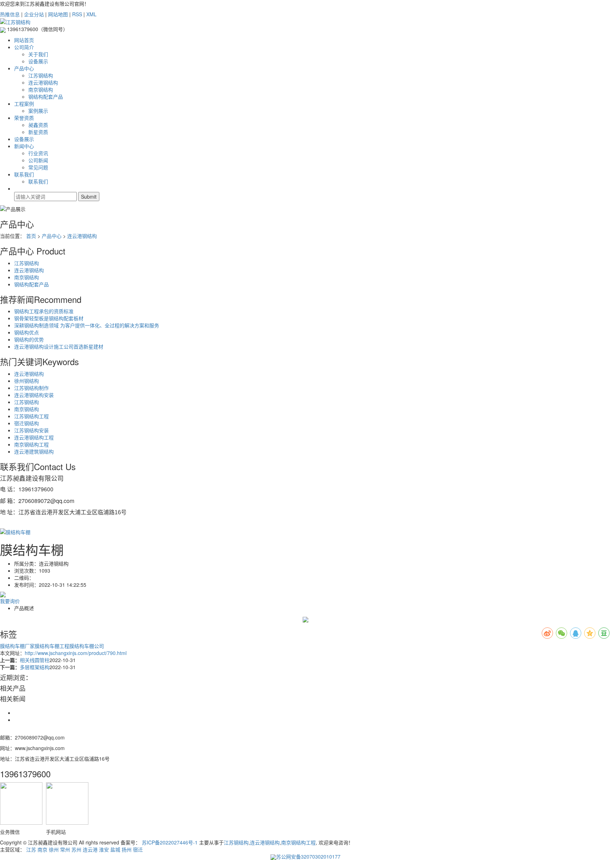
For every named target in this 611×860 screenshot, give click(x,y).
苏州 (76, 849)
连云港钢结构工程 (34, 437)
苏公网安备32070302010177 (308, 856)
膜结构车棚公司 (86, 645)
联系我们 (24, 174)
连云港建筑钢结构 (34, 451)
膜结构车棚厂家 (17, 645)
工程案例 (24, 103)
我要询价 (10, 600)
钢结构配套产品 (45, 96)
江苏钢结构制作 (31, 387)
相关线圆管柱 (35, 659)
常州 (65, 849)
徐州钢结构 (26, 380)
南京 (42, 849)
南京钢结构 (40, 89)
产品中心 (24, 68)
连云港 (90, 849)
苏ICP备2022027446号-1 (170, 842)
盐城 (115, 849)
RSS (77, 14)
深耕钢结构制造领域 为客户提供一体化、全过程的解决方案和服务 (86, 325)
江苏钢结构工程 (31, 416)
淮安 (104, 849)
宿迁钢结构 (26, 423)
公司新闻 (38, 160)
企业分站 (34, 14)
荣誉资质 (24, 117)
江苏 (31, 849)
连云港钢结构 (43, 82)
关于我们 (38, 54)
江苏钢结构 (40, 75)
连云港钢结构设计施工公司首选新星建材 (58, 346)
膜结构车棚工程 (52, 645)
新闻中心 (24, 146)
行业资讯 (38, 153)
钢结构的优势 (29, 339)
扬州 (127, 849)
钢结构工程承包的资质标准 (44, 311)
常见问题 (38, 167)
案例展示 (38, 110)
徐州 (54, 849)
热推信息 (10, 14)
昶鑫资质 (38, 124)
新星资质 (38, 131)
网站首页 (24, 39)
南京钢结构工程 (31, 444)
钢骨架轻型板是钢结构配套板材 (48, 318)
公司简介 (24, 47)
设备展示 (38, 61)
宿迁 (138, 849)
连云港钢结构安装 (34, 394)
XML (91, 14)
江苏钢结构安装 (31, 430)
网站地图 (58, 14)
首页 (31, 235)
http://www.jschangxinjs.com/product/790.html (76, 652)
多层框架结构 (35, 667)
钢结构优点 (26, 332)
